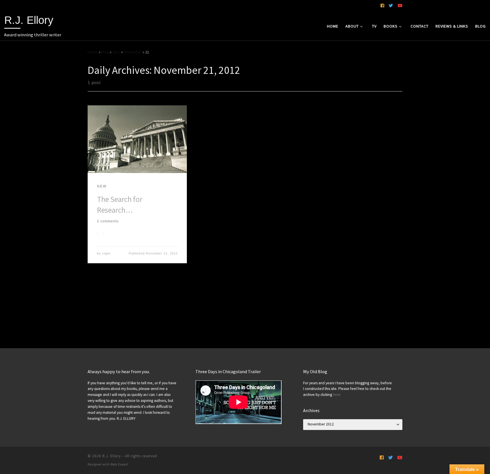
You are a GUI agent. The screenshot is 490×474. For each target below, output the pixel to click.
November (133, 52)
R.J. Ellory (111, 456)
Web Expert (119, 464)
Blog (105, 52)
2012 (116, 52)
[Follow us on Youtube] (400, 5)
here (337, 394)
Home (93, 52)
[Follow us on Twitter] (391, 5)
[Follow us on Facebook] (382, 5)
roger (106, 253)
